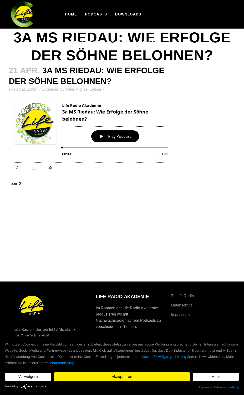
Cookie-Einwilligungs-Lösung (164, 357)
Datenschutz (181, 305)
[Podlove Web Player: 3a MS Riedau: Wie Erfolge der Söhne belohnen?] (91, 136)
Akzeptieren (122, 376)
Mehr (215, 376)
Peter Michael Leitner (83, 89)
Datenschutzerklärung (226, 387)
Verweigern (28, 376)
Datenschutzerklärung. (57, 363)
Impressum (180, 314)
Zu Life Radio (182, 296)
